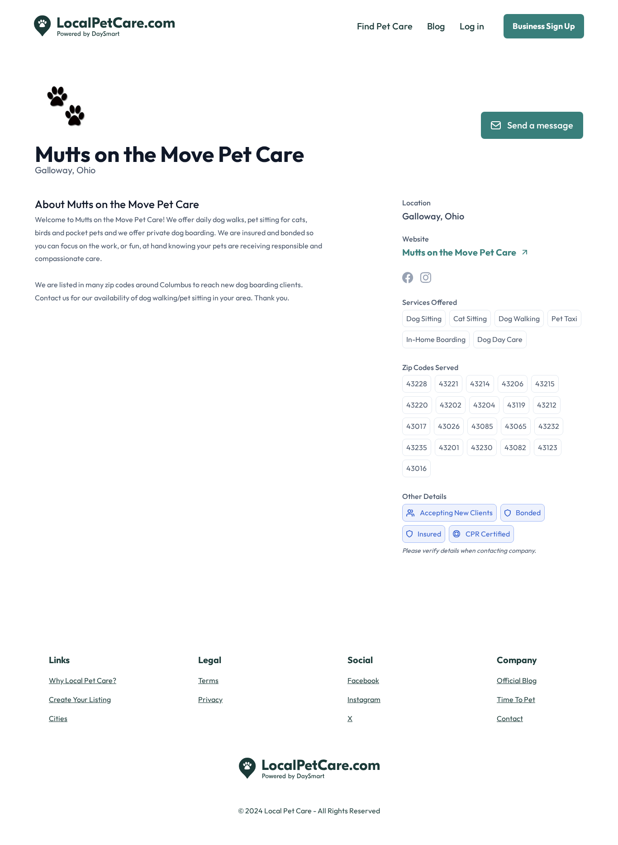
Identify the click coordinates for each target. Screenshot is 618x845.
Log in (472, 26)
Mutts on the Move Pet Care (459, 252)
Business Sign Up (544, 26)
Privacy (210, 699)
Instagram (363, 699)
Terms (208, 680)
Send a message (540, 125)
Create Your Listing (80, 699)
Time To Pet (516, 699)
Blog (436, 26)
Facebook (363, 680)
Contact (510, 718)
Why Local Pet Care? (82, 680)
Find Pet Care (385, 26)
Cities (58, 718)
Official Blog (517, 680)
